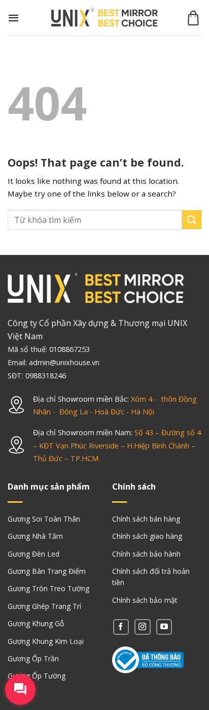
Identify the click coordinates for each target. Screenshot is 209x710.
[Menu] (13, 18)
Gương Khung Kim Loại (46, 641)
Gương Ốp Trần (33, 658)
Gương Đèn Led (33, 554)
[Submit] (191, 219)
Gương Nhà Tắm (35, 536)
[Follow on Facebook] (121, 627)
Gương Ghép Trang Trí (44, 606)
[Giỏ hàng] (193, 18)
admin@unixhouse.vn (64, 362)
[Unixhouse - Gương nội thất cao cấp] (104, 18)
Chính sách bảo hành (146, 554)
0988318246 (45, 375)
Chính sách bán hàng (146, 519)
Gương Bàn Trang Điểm (47, 571)
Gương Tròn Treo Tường (48, 588)
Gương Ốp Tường (36, 676)
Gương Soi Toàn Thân (44, 519)
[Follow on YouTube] (164, 627)
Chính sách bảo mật (145, 600)
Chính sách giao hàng (147, 536)
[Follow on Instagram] (142, 627)
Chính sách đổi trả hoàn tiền (151, 576)
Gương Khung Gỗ (36, 623)
